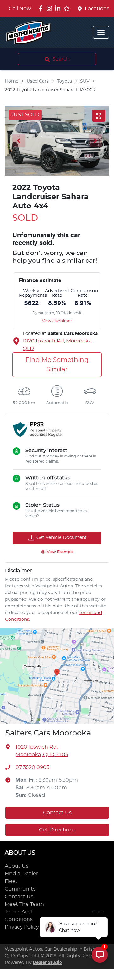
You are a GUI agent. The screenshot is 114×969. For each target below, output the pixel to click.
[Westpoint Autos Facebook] (42, 8)
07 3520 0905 (32, 767)
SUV (85, 81)
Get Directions (57, 829)
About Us (16, 866)
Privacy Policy (22, 927)
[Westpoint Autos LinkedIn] (59, 8)
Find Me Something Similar (57, 365)
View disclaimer (57, 321)
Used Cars (38, 81)
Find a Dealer (21, 873)
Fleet (11, 881)
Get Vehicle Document (61, 537)
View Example (60, 552)
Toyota (64, 81)
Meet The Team (24, 904)
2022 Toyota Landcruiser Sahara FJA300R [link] (50, 90)
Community (20, 888)
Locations (97, 8)
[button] (101, 32)
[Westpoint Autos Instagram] (50, 8)
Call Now (20, 8)
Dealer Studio (47, 962)
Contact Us (57, 812)
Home (11, 81)
